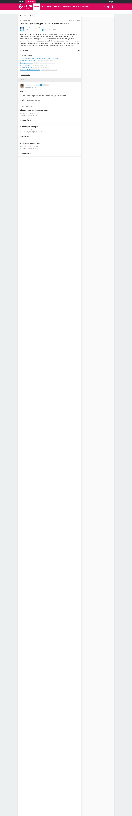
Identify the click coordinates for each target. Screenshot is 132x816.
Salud (43, 6)
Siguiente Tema (73, 20)
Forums (36, 6)
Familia (49, 6)
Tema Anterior (25, 20)
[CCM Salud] (25, 6)
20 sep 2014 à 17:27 (50, 30)
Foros (25, 15)
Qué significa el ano (26, 63)
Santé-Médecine (30, 2)
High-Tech (21, 2)
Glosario (85, 6)
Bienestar (67, 6)
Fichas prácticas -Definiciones (44, 63)
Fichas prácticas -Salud (46, 60)
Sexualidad (76, 6)
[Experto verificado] (43, 30)
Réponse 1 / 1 (24, 80)
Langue (111, 2)
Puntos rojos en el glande (28, 60)
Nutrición (57, 6)
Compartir (25, 50)
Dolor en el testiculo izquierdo (30, 70)
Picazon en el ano (26, 67)
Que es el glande (25, 65)
